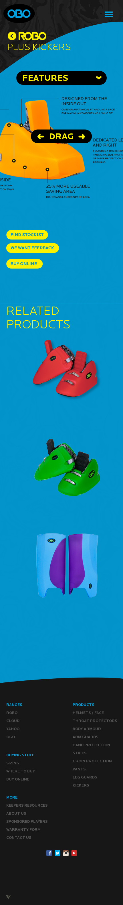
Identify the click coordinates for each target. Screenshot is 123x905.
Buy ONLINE (17, 779)
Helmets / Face (88, 713)
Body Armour (87, 729)
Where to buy (20, 771)
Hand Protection (91, 745)
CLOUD (12, 721)
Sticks (79, 753)
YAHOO (12, 729)
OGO (10, 737)
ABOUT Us (16, 813)
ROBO (11, 713)
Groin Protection (92, 761)
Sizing (12, 763)
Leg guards (85, 777)
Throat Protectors (95, 721)
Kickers (81, 785)
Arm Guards (85, 737)
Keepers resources (26, 805)
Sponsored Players (26, 821)
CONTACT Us (18, 837)
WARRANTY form (23, 829)
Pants (79, 769)
